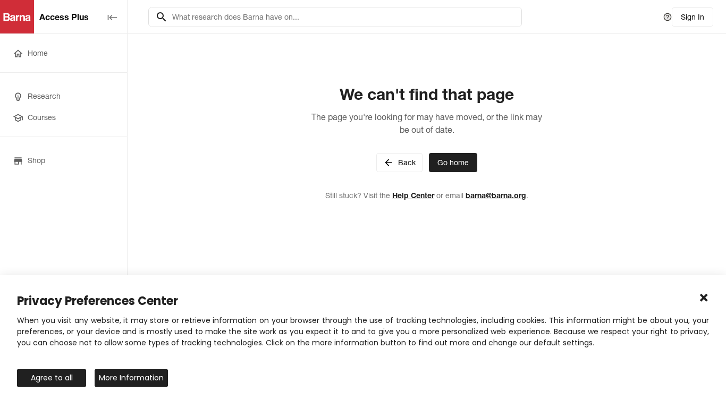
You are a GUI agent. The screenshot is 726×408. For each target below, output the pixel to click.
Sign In (692, 17)
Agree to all (52, 377)
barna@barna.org (496, 195)
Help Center (413, 195)
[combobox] (343, 17)
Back (407, 162)
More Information (131, 377)
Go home (453, 162)
